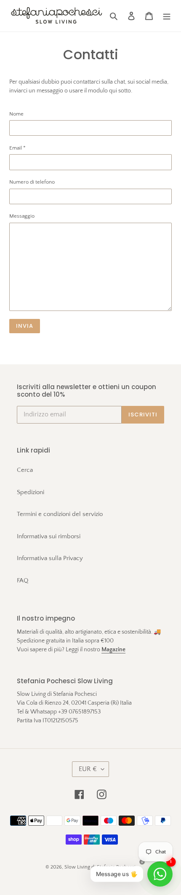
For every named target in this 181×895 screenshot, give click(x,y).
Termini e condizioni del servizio (60, 514)
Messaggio (22, 216)
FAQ (22, 580)
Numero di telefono (32, 182)
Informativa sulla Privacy (50, 558)
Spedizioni (30, 492)
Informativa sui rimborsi (48, 536)
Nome (16, 114)
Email (17, 148)
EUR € (88, 769)
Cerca (25, 470)
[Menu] (167, 16)
